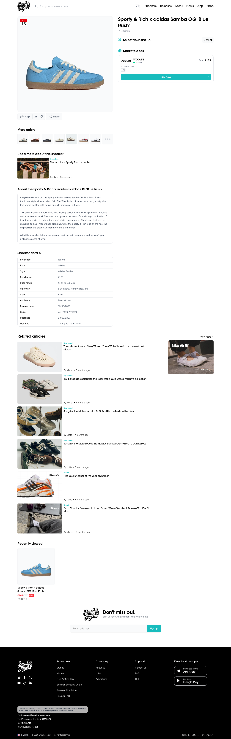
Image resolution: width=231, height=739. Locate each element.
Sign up (154, 628)
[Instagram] (19, 677)
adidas (61, 265)
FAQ (137, 673)
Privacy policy (207, 735)
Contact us (140, 667)
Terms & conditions (190, 735)
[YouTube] (19, 683)
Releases (165, 6)
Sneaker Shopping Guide (69, 684)
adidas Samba (65, 271)
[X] (30, 677)
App (200, 6)
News (190, 6)
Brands (60, 667)
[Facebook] (24, 677)
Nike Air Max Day (65, 679)
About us (100, 667)
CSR (137, 679)
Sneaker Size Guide (67, 690)
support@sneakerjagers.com (36, 715)
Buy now (185, 76)
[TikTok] (24, 683)
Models (60, 673)
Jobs (98, 673)
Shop (210, 6)
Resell (179, 6)
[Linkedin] (30, 683)
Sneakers (150, 6)
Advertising (101, 679)
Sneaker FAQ (63, 696)
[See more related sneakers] (107, 139)
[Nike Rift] (191, 357)
